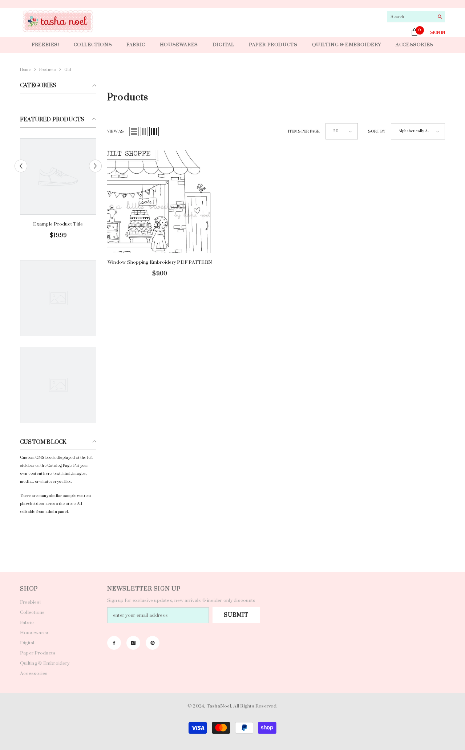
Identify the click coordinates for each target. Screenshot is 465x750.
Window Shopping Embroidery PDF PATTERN (160, 262)
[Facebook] (114, 643)
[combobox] (410, 16)
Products (47, 69)
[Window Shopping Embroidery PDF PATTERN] (160, 201)
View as (115, 131)
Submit (236, 615)
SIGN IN (437, 32)
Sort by (376, 131)
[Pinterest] (152, 643)
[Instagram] (133, 643)
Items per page (304, 131)
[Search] (416, 17)
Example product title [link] (58, 224)
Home (25, 69)
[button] (21, 166)
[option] (58, 191)
